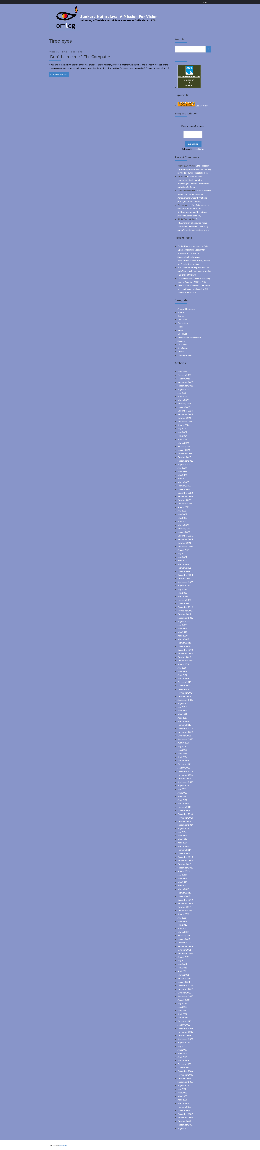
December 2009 (185, 1028)
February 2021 (184, 567)
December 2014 (185, 814)
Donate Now (201, 105)
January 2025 (184, 407)
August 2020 (183, 585)
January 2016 (184, 767)
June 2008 (182, 1092)
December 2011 (185, 942)
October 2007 (184, 1121)
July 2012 (182, 917)
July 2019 (182, 624)
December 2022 (185, 492)
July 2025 (182, 392)
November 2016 (185, 732)
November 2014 (185, 817)
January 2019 (184, 646)
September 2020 (185, 582)
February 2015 (184, 807)
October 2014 (184, 821)
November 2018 (185, 653)
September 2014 (185, 824)
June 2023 (182, 471)
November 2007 (185, 1117)
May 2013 (182, 882)
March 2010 (183, 1017)
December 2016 (185, 728)
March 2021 (183, 564)
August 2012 (183, 914)
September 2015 (185, 782)
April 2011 (182, 971)
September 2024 (185, 421)
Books (181, 316)
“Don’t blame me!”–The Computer (79, 56)
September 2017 (185, 700)
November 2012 (185, 903)
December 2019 (185, 607)
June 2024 (182, 432)
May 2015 (182, 796)
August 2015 (183, 785)
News (64, 52)
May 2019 (182, 632)
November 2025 (185, 382)
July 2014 (182, 832)
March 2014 (183, 846)
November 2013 (185, 860)
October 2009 (184, 1035)
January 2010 (184, 1024)
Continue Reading (58, 74)
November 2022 (185, 496)
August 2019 (183, 621)
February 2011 (184, 978)
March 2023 (183, 482)
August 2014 (183, 828)
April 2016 (182, 757)
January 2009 (184, 1067)
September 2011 (185, 953)
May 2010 (182, 1010)
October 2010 (184, 992)
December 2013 (185, 857)
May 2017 (182, 714)
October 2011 (184, 949)
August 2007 (183, 1128)
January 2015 (184, 810)
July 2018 (182, 667)
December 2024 (185, 410)
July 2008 (182, 1089)
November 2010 (185, 989)
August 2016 (183, 742)
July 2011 (182, 960)
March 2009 (183, 1060)
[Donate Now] (189, 87)
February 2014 (184, 849)
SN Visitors (183, 348)
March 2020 (183, 596)
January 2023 (184, 489)
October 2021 (184, 543)
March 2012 (183, 932)
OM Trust (182, 333)
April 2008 (182, 1099)
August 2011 (183, 957)
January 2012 (184, 939)
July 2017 (182, 707)
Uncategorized (184, 355)
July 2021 (182, 553)
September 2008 (185, 1081)
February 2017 (184, 724)
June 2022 (182, 514)
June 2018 (182, 671)
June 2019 (182, 628)
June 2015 (182, 792)
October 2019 (184, 614)
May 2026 (182, 371)
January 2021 (184, 571)
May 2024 (182, 435)
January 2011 (184, 982)
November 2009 (185, 1032)
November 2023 (185, 453)
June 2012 (182, 921)
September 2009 (185, 1039)
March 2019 (183, 639)
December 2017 (185, 689)
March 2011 (183, 974)
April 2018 (182, 675)
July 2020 (182, 589)
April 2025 (182, 396)
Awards (181, 312)
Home (205, 2)
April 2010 (182, 1014)
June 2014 (182, 835)
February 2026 (184, 375)
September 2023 (185, 460)
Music (180, 326)
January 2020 (184, 603)
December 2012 (185, 900)
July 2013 (182, 874)
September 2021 (185, 546)
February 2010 (184, 1021)
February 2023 (184, 485)
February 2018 (184, 682)
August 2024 (183, 425)
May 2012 (182, 924)
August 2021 (183, 550)
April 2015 (182, 800)
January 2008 (184, 1110)
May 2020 (182, 592)
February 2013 (184, 892)
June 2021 (182, 557)
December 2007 (185, 1114)
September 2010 (185, 996)
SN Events (182, 344)
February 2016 (184, 764)
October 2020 (184, 578)
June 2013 (182, 878)
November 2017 (185, 692)
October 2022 (184, 500)
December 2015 (185, 771)
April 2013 (182, 885)
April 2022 (182, 521)
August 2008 (183, 1085)
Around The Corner (186, 308)
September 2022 (185, 503)
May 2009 (182, 1053)
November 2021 (185, 539)
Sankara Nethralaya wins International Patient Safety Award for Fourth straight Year (194, 260)
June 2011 (182, 964)
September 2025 (185, 385)
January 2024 (184, 450)
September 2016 (185, 739)
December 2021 (185, 535)
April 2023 (182, 478)
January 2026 (184, 378)
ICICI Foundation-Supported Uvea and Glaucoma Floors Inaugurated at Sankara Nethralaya (194, 271)
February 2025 (184, 403)
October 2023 (184, 457)
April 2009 (182, 1057)
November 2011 (185, 946)
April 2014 (182, 842)
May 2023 (182, 475)
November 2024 (185, 414)
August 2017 (183, 703)
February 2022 (184, 528)
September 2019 (185, 617)
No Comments (76, 52)
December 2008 (185, 1071)
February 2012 (184, 935)
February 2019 (184, 642)
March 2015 (183, 803)
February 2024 (184, 446)
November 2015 (185, 775)
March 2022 (183, 525)
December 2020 (185, 575)
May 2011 (182, 967)
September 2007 (185, 1124)
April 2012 (182, 928)
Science (181, 341)
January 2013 (184, 896)
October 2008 (184, 1078)
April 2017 (182, 717)
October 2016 (184, 735)
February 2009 (184, 1064)
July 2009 (182, 1046)
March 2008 (183, 1103)
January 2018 (184, 685)
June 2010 (182, 1007)
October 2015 (184, 778)
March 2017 (183, 721)
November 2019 (185, 610)
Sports (181, 351)
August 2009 (183, 1042)
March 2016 (183, 760)
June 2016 (182, 749)
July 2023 (182, 467)
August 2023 (183, 464)
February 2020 (184, 600)
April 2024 (182, 439)
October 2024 (184, 418)
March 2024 (183, 443)
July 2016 (182, 746)
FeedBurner (199, 149)
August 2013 (183, 871)
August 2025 (183, 389)
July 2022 (182, 510)
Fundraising (183, 323)
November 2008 (185, 1074)
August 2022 (183, 507)
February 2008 (184, 1106)
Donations (182, 319)
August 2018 (183, 664)
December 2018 (185, 650)
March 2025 (183, 400)
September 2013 (185, 867)
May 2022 (182, 517)
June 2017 (182, 710)
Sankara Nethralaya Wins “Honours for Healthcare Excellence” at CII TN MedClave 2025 (194, 289)
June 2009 (182, 1049)
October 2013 (184, 864)
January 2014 (184, 853)
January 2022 (184, 532)
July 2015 (182, 789)
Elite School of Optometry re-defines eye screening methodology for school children (194, 169)
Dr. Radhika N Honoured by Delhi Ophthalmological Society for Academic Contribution (193, 250)
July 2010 (182, 1003)
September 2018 (185, 660)
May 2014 (182, 839)
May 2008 (182, 1096)
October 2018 (184, 657)
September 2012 (185, 910)
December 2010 (185, 985)
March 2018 (183, 678)
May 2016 (182, 753)
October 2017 (184, 696)
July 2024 (182, 428)
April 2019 (182, 635)
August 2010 (183, 999)
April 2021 (182, 560)
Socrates (63, 1145)
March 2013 (183, 889)
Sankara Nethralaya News (190, 337)
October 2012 (184, 907)
